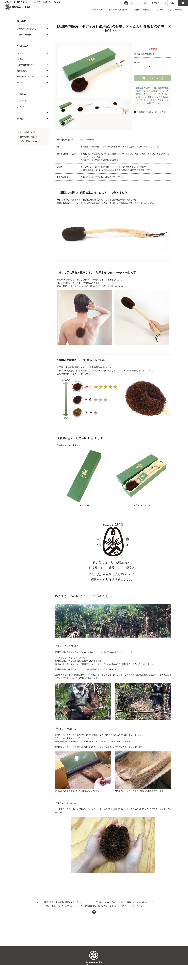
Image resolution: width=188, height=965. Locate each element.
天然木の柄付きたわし (27, 65)
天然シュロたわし (142, 9)
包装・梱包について (29, 141)
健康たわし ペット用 (26, 76)
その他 (20, 82)
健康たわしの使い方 (29, 137)
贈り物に (21, 119)
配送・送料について (54, 906)
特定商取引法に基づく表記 (95, 906)
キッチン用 (22, 101)
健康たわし (22, 71)
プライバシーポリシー (119, 906)
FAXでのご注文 (160, 3)
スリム (20, 59)
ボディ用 (21, 107)
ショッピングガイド (141, 3)
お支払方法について (73, 906)
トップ (37, 902)
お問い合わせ (176, 9)
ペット (20, 113)
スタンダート (23, 53)
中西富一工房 (96, 9)
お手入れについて (28, 132)
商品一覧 (160, 9)
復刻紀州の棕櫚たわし (118, 9)
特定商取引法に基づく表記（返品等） (152, 112)
